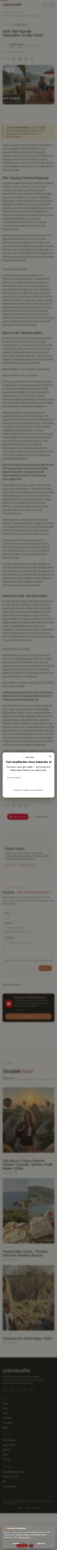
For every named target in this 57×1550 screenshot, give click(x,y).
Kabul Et (41, 1543)
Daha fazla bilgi (24, 1537)
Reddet (16, 1543)
